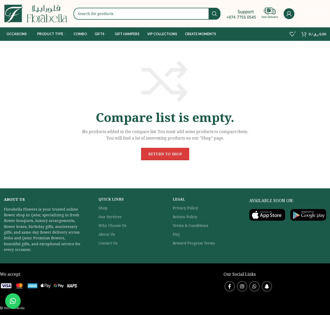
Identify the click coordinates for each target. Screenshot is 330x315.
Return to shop (165, 153)
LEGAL (179, 199)
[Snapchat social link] (267, 286)
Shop (103, 207)
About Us (106, 234)
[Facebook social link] (230, 286)
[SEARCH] (214, 14)
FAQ (176, 234)
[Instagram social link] (242, 286)
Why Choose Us (112, 225)
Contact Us (108, 243)
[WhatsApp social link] (254, 286)
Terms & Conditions (190, 225)
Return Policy (185, 216)
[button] (13, 301)
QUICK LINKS (110, 199)
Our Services (109, 216)
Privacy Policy (185, 207)
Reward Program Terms (194, 243)
